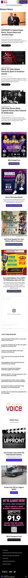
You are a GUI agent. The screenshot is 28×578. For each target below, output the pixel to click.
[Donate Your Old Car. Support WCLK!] (14, 474)
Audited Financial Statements (9, 561)
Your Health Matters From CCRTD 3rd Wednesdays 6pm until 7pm (14, 279)
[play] (2, 576)
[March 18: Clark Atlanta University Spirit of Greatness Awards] (13, 58)
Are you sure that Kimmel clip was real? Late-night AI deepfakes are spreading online (14, 345)
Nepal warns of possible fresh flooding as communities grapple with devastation (11, 369)
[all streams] (26, 576)
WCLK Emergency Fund (14, 536)
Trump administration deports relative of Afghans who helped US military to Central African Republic (13, 380)
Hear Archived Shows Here (14, 291)
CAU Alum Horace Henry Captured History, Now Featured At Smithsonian (13, 110)
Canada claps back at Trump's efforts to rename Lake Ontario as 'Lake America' (13, 339)
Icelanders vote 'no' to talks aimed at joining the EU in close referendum (14, 392)
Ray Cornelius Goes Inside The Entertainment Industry (14, 454)
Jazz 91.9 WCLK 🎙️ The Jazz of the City (10, 328)
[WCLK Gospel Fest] (14, 144)
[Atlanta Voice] (14, 407)
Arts (2, 28)
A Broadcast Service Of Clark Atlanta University (12, 552)
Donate (24, 2)
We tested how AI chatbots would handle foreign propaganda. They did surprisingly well (12, 386)
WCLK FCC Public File (7, 564)
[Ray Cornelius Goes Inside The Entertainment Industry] (14, 438)
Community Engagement (5, 67)
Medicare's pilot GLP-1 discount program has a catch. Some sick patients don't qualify (13, 374)
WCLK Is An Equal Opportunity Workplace (11, 555)
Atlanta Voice (14, 420)
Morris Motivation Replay (14, 197)
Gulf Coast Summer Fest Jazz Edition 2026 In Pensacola (14, 240)
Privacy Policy (5, 558)
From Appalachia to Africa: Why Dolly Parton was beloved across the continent (12, 363)
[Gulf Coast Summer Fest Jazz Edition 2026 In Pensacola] (14, 223)
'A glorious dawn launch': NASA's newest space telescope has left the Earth (12, 351)
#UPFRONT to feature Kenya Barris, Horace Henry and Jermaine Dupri (12, 32)
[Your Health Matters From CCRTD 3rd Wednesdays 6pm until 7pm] (14, 262)
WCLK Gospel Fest (14, 160)
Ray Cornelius (3, 37)
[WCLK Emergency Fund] (14, 516)
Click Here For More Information (14, 244)
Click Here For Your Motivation (14, 205)
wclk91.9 (22, 328)
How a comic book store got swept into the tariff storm (12, 357)
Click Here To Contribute (14, 539)
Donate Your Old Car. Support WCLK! (14, 488)
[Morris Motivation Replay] (14, 181)
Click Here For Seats (14, 163)
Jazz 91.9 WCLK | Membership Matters (14, 5)
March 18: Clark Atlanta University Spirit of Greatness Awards (12, 71)
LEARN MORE (14, 492)
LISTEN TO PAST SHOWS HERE (14, 460)
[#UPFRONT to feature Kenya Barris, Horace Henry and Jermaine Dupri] (13, 18)
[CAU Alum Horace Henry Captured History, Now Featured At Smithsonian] (13, 97)
